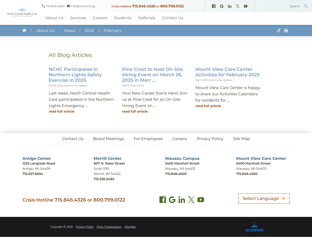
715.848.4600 (176, 174)
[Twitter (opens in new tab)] (191, 201)
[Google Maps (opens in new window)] (222, 6)
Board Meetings (108, 138)
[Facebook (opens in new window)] (214, 6)
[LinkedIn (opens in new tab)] (181, 201)
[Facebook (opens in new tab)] (162, 201)
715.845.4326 (144, 6)
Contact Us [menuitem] (172, 17)
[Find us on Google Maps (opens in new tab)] (172, 201)
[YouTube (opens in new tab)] (200, 201)
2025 (89, 30)
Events (140, 85)
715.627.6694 (32, 174)
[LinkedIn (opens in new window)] (229, 6)
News (69, 30)
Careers (179, 138)
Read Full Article (61, 111)
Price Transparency (109, 227)
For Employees (148, 138)
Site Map (241, 138)
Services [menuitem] (78, 17)
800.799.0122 (172, 6)
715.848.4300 (247, 174)
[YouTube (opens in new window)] (245, 6)
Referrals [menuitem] (146, 17)
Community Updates (75, 85)
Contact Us (72, 138)
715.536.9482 (104, 179)
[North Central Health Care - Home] (21, 12)
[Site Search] (306, 6)
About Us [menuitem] (54, 17)
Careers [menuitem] (100, 17)
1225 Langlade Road (38, 163)
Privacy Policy (210, 138)
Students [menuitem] (123, 17)
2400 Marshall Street (182, 163)
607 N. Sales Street (109, 163)
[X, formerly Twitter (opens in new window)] (237, 6)
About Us (45, 30)
